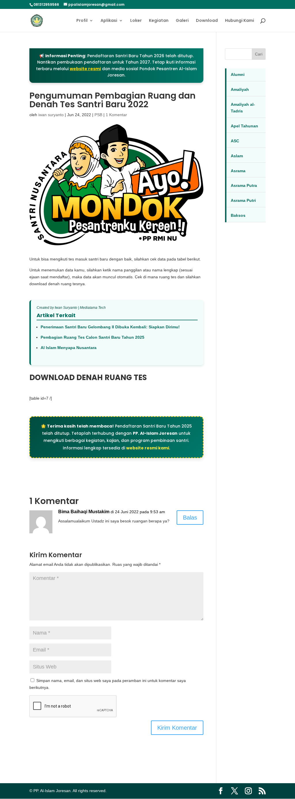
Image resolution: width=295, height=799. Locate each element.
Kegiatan (159, 20)
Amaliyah (240, 89)
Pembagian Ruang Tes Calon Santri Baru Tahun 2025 (92, 337)
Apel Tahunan (244, 126)
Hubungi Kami (239, 20)
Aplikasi (109, 20)
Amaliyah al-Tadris (243, 108)
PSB (98, 114)
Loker (136, 20)
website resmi (85, 69)
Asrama (238, 170)
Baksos (238, 215)
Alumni (238, 74)
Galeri (182, 20)
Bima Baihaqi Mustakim (83, 511)
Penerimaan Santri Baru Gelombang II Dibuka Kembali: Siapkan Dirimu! (110, 327)
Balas (190, 517)
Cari (258, 54)
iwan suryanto (51, 114)
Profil (82, 20)
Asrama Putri (243, 200)
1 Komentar (116, 114)
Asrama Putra (244, 185)
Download (207, 20)
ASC (235, 141)
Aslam (237, 156)
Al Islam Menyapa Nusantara (69, 347)
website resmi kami (147, 448)
